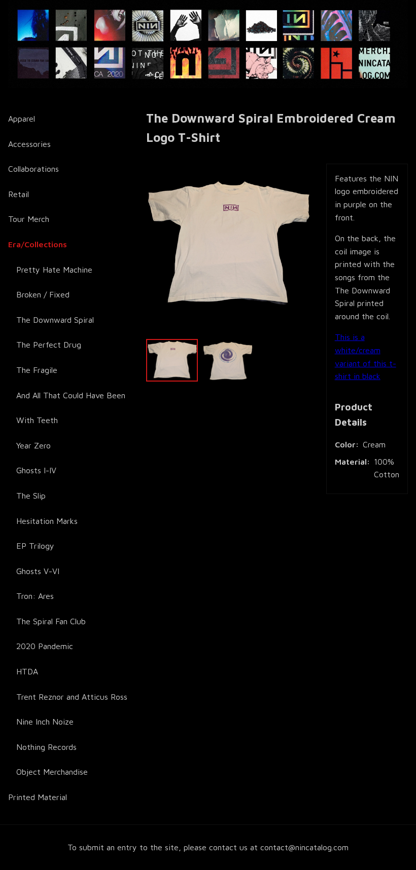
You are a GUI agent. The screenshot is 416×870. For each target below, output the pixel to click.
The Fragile (36, 369)
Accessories (29, 143)
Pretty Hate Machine (54, 269)
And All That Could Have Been (70, 395)
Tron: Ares (35, 595)
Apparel (21, 118)
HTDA (27, 671)
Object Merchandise (52, 771)
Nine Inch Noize (45, 721)
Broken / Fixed (43, 294)
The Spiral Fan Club (51, 621)
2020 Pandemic (44, 646)
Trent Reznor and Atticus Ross (71, 696)
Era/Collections (37, 244)
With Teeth (37, 420)
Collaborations (33, 168)
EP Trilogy (35, 545)
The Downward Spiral (55, 319)
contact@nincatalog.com (304, 847)
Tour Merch (28, 218)
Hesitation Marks (47, 520)
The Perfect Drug (48, 344)
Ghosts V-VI (37, 571)
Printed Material (37, 797)
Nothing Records (46, 746)
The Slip (31, 495)
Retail (18, 194)
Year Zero (33, 445)
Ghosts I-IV (36, 470)
